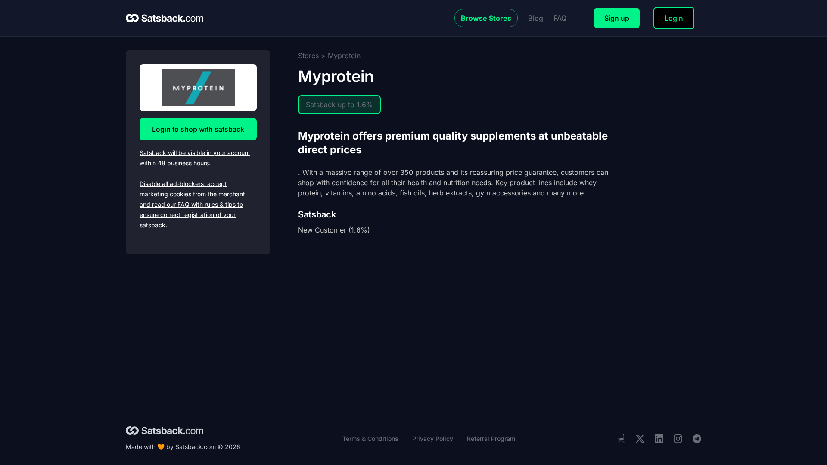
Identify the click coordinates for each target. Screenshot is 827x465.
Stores (308, 55)
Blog (535, 18)
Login (674, 18)
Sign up (616, 18)
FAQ (559, 18)
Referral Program (491, 438)
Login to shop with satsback (198, 129)
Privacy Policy (432, 438)
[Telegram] (697, 438)
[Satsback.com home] (164, 18)
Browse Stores (486, 18)
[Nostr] (621, 438)
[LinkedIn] (659, 438)
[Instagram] (678, 438)
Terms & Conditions (370, 438)
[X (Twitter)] (640, 438)
